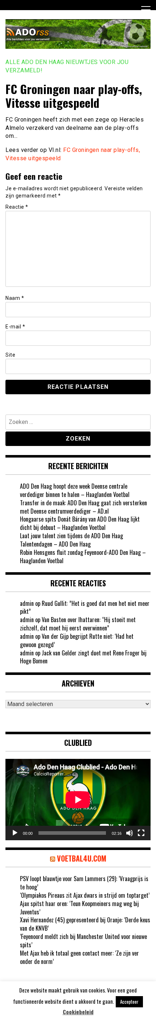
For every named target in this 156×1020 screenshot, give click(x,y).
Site (10, 355)
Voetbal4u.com (81, 858)
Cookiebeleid (78, 1012)
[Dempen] (129, 833)
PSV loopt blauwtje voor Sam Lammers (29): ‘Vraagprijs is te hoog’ (84, 882)
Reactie (16, 207)
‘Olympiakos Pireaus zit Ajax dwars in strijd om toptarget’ (84, 895)
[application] (78, 799)
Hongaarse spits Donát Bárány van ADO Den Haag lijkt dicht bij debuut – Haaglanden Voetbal (80, 523)
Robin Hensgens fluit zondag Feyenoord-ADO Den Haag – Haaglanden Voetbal (83, 556)
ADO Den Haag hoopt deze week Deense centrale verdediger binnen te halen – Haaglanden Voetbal (75, 490)
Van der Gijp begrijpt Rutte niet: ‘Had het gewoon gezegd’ (77, 640)
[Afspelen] (15, 833)
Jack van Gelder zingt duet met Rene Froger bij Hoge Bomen (83, 657)
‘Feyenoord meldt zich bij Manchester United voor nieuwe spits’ (83, 940)
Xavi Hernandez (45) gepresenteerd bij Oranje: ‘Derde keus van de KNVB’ (85, 923)
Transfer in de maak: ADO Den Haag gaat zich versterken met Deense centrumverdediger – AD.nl (83, 506)
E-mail (15, 327)
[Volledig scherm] (141, 833)
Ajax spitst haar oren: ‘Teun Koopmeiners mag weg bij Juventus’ (79, 907)
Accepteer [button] (129, 1001)
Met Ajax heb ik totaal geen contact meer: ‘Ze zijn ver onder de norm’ (79, 957)
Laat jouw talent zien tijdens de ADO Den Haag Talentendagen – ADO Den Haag (71, 539)
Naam (14, 298)
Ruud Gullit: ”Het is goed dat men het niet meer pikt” (84, 607)
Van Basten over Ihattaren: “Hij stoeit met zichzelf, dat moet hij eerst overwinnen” (78, 623)
